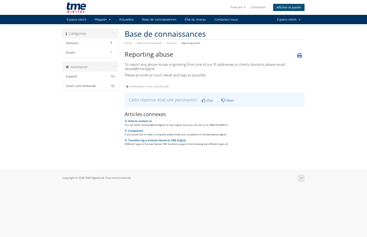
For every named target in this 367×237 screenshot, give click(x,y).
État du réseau (195, 19)
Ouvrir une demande (81, 86)
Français (237, 7)
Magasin (102, 19)
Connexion (258, 7)
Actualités (126, 19)
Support (71, 76)
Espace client (76, 19)
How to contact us (139, 121)
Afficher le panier (289, 7)
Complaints (135, 131)
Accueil (128, 43)
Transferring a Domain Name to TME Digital (156, 140)
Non (229, 100)
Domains (172, 43)
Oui (209, 100)
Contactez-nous (226, 19)
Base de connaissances (159, 19)
